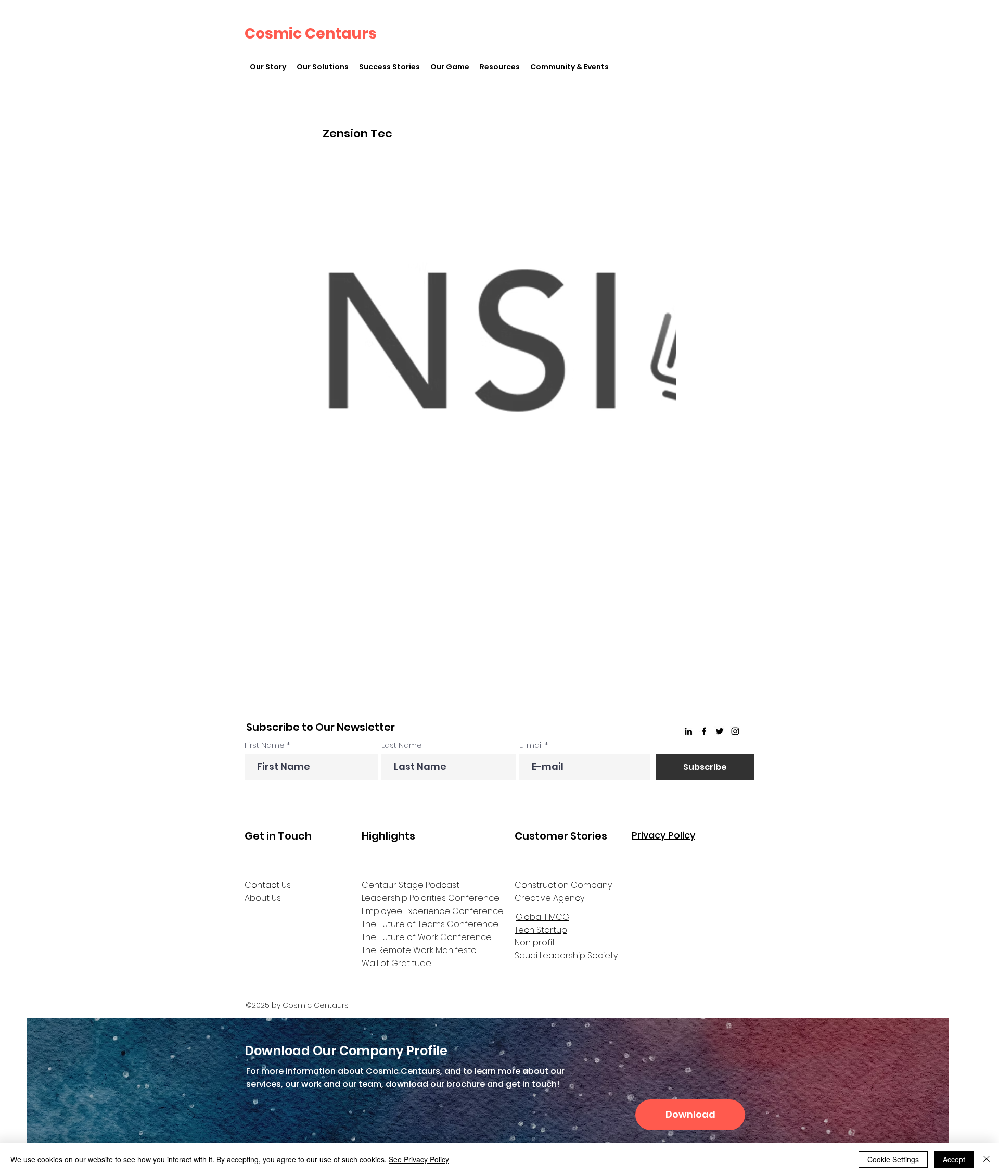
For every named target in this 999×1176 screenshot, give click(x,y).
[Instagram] (735, 731)
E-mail (531, 745)
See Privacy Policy (419, 1159)
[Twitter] (719, 731)
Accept (954, 1159)
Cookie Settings (893, 1159)
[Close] (986, 1159)
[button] (322, 67)
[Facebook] (704, 731)
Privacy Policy (663, 835)
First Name (265, 745)
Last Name (401, 745)
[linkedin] (688, 731)
